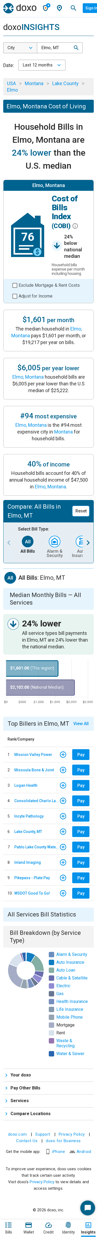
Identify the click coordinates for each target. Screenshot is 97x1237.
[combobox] (20, 47)
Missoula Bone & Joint (34, 770)
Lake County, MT (28, 831)
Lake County (65, 83)
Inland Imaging (27, 862)
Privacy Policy (72, 1134)
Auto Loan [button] (65, 970)
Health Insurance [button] (72, 1001)
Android (84, 1151)
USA (11, 83)
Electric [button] (63, 985)
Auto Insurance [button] (70, 962)
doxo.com (17, 1134)
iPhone (58, 1151)
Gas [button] (60, 993)
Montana (34, 83)
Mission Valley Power (33, 754)
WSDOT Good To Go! (32, 893)
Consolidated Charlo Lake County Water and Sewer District (36, 801)
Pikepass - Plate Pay (32, 878)
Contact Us (26, 1140)
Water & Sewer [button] (70, 1053)
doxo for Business (63, 1140)
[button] (76, 48)
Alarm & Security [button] (71, 954)
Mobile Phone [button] (69, 1017)
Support (42, 1134)
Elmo (12, 90)
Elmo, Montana (28, 377)
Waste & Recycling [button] (65, 1043)
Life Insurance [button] (69, 1009)
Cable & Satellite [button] (72, 978)
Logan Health (25, 785)
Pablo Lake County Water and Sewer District (36, 847)
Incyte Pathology (29, 816)
